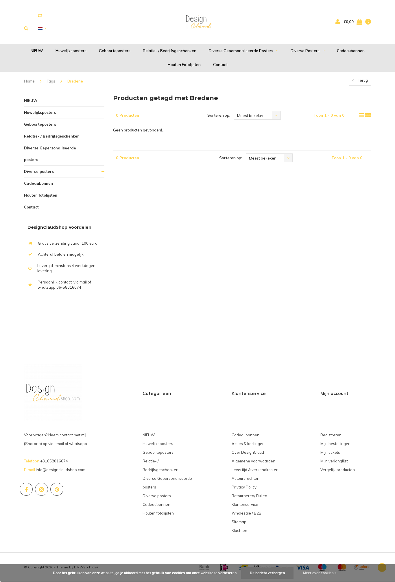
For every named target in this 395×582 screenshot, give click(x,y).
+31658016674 (54, 461)
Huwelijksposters (71, 50)
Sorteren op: (218, 115)
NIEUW (37, 50)
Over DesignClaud (248, 452)
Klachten (239, 530)
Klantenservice (245, 504)
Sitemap (239, 521)
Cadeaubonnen (351, 50)
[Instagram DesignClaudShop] (41, 489)
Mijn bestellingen (335, 443)
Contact (220, 64)
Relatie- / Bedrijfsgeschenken (169, 50)
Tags (51, 81)
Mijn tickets (330, 452)
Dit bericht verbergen (267, 573)
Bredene (75, 81)
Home (29, 81)
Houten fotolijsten (184, 64)
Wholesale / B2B (246, 513)
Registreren (331, 435)
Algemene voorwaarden (253, 461)
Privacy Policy (244, 487)
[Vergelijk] (40, 15)
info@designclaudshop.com (60, 469)
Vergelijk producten (337, 469)
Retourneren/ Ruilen (249, 495)
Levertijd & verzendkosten (255, 469)
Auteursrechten (245, 478)
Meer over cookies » (320, 573)
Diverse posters (305, 50)
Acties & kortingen (248, 443)
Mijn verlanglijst (334, 461)
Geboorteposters (114, 50)
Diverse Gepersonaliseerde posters (241, 50)
